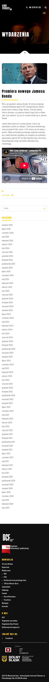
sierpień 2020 (7, 488)
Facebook (9, 638)
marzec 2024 (7, 329)
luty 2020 (5, 508)
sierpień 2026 (7, 225)
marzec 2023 (7, 376)
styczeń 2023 (7, 384)
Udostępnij (6, 195)
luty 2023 (5, 380)
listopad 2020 (7, 477)
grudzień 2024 (7, 298)
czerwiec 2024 (8, 318)
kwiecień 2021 (7, 465)
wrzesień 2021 (7, 446)
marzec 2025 (7, 287)
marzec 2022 (7, 422)
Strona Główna (7, 564)
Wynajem (5, 603)
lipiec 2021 (6, 453)
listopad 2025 (7, 260)
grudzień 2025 (7, 256)
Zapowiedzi (6, 587)
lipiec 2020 (6, 492)
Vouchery (7, 600)
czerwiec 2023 (8, 364)
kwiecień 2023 (7, 372)
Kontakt (5, 606)
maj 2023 (5, 368)
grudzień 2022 (7, 388)
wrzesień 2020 (7, 484)
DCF (3, 617)
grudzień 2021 (7, 434)
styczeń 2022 (7, 430)
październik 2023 (8, 349)
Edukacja (5, 590)
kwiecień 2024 (7, 326)
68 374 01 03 (35, 7)
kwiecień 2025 (7, 283)
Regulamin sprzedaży (9, 621)
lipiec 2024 (6, 314)
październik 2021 (8, 442)
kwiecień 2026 (7, 240)
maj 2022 (5, 415)
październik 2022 (8, 395)
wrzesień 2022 (7, 399)
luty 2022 (5, 426)
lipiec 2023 (6, 360)
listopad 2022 (7, 391)
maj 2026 (5, 237)
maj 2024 (5, 322)
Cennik (4, 593)
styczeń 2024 (7, 337)
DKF (5, 574)
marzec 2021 (7, 469)
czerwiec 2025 (8, 275)
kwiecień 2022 (7, 418)
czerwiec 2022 (8, 411)
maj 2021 (5, 461)
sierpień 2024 (7, 310)
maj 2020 (5, 500)
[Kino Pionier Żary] (7, 10)
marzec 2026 (7, 244)
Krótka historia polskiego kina (15, 580)
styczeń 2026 (7, 252)
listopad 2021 (7, 438)
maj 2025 (5, 279)
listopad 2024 (7, 302)
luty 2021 (5, 473)
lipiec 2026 (6, 229)
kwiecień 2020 (7, 504)
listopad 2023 (7, 345)
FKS (5, 577)
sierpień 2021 (7, 449)
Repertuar (5, 567)
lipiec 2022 (6, 407)
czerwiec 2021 (8, 457)
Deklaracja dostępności (10, 627)
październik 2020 (8, 480)
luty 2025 (5, 291)
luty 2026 (5, 248)
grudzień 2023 (7, 341)
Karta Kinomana (9, 597)
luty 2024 (5, 333)
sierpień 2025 (7, 268)
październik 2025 (8, 264)
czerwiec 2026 (8, 233)
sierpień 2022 (7, 403)
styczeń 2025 (7, 295)
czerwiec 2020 (8, 496)
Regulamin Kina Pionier (10, 624)
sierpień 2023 (7, 357)
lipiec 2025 (6, 271)
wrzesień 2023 (7, 353)
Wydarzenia (6, 571)
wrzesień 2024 (7, 306)
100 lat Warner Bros (11, 584)
